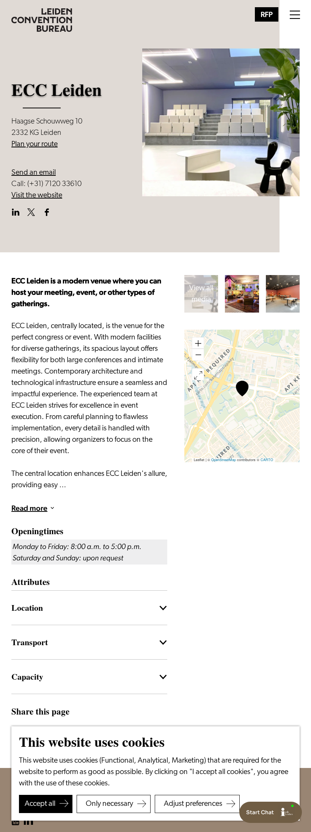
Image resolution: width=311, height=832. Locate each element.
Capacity (27, 676)
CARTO (267, 459)
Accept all (40, 804)
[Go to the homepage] (41, 20)
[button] (242, 388)
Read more (29, 508)
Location (27, 607)
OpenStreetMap (223, 459)
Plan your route (34, 144)
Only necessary (109, 804)
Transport (29, 642)
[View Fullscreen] (198, 374)
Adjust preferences (193, 804)
